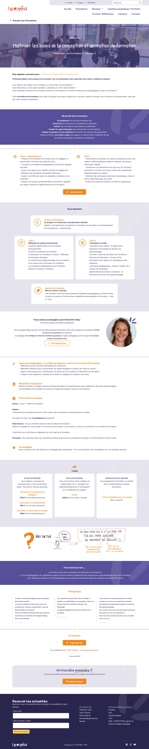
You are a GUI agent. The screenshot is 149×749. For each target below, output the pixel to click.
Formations (81, 8)
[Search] (140, 3)
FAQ (110, 713)
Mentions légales (115, 715)
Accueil (67, 8)
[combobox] (125, 3)
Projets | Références (103, 13)
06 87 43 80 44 (72, 650)
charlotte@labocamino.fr (89, 650)
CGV (110, 718)
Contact (136, 13)
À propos (122, 13)
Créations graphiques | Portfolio (124, 8)
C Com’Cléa (78, 745)
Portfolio (112, 710)
